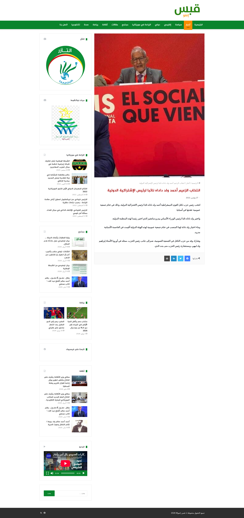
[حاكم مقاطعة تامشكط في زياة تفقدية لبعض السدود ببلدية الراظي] (79, 178)
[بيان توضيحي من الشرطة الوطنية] (79, 269)
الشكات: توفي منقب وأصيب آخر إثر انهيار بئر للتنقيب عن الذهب (57, 254)
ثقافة (105, 25)
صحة (86, 25)
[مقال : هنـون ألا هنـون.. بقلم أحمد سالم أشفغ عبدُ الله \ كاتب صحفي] (79, 281)
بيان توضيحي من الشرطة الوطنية (59, 267)
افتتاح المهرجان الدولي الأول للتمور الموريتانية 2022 (67, 190)
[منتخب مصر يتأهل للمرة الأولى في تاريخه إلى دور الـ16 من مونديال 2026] (77, 313)
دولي (157, 25)
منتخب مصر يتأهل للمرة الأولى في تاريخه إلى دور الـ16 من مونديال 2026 (77, 326)
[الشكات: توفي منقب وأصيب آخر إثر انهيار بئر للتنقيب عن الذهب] (79, 255)
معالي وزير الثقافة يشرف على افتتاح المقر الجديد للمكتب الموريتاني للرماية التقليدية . (57, 397)
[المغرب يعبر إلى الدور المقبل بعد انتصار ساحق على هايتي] (54, 313)
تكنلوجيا (75, 25)
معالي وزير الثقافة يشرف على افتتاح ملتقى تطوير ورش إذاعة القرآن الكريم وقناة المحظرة (57, 382)
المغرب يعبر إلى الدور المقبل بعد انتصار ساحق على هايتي (55, 324)
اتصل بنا (63, 25)
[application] (65, 463)
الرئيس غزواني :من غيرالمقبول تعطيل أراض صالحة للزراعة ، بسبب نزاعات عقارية (65, 201)
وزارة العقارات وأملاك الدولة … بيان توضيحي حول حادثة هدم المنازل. (57, 241)
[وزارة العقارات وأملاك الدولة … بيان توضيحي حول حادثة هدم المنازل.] (79, 241)
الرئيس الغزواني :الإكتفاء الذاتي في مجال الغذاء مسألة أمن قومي (67, 212)
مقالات (115, 25)
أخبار (188, 25)
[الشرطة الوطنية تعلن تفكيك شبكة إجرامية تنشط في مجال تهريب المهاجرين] (79, 164)
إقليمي (167, 25)
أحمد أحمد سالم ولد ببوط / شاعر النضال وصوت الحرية (58, 423)
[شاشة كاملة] (47, 473)
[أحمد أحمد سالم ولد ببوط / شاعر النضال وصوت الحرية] (79, 426)
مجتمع (125, 25)
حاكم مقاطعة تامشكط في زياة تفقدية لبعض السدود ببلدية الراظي (58, 178)
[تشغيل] (83, 473)
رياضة (95, 25)
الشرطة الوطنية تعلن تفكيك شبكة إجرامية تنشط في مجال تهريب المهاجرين (57, 164)
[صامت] (52, 473)
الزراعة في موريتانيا (141, 25)
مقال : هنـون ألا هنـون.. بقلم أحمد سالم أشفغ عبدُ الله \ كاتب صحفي (57, 281)
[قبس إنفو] (185, 12)
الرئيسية (198, 25)
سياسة (178, 25)
